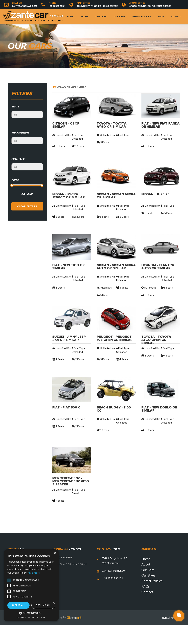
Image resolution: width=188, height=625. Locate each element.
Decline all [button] (43, 605)
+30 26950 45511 (57, 6)
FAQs (161, 17)
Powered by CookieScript (31, 617)
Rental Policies (141, 17)
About (84, 17)
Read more (34, 572)
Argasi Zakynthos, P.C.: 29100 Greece (150, 6)
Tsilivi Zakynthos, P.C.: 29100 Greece (97, 6)
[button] (31, 613)
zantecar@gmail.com (24, 6)
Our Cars (100, 17)
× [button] (54, 553)
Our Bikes (119, 17)
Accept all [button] (18, 605)
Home (70, 17)
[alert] (31, 585)
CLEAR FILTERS (27, 206)
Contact (176, 17)
